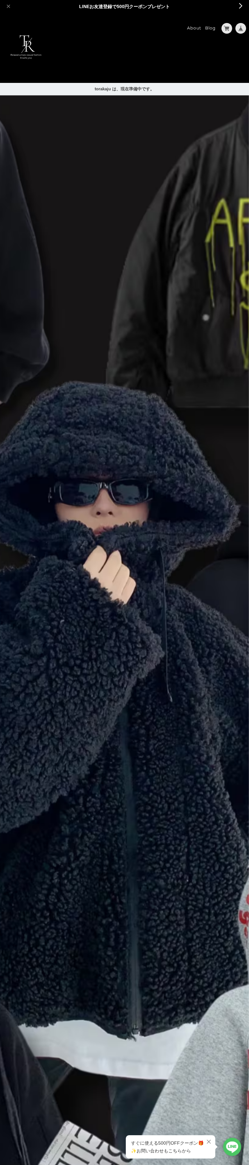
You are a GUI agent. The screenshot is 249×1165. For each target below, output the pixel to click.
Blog (210, 28)
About (194, 28)
